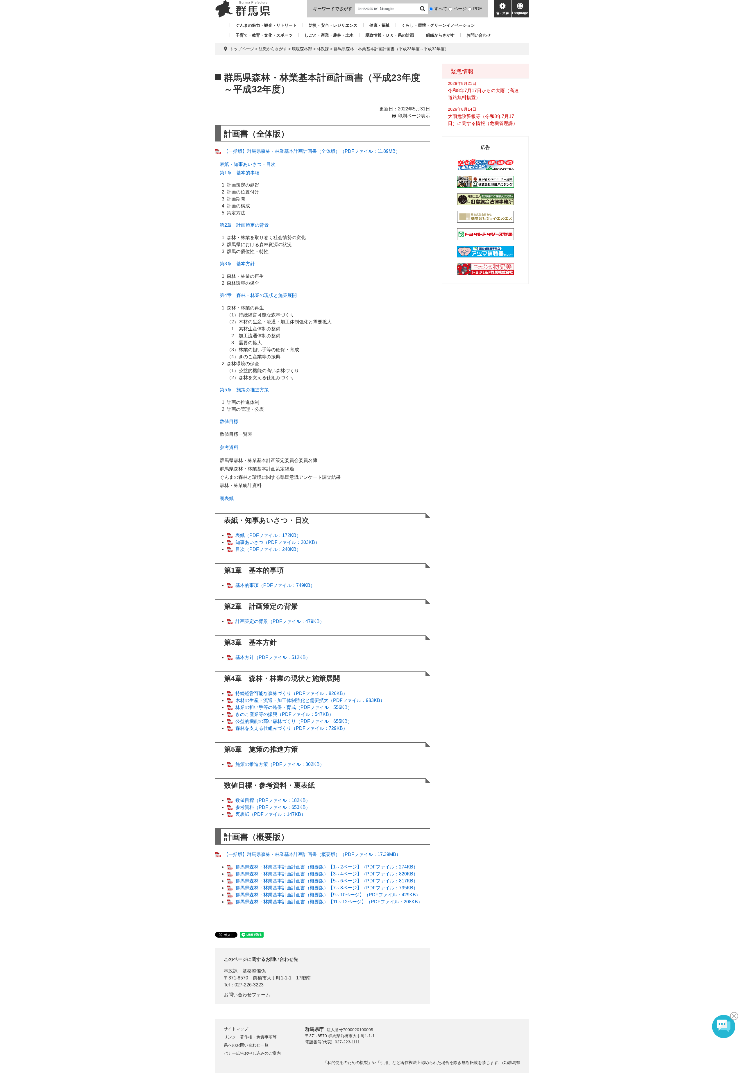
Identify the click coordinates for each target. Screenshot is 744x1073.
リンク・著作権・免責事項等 (250, 1037)
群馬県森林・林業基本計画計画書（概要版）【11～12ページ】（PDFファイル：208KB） (329, 901)
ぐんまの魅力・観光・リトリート (266, 25)
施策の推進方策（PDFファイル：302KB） (279, 764)
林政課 (323, 48)
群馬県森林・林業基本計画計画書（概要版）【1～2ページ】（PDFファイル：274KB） (326, 866)
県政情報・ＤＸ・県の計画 (389, 35)
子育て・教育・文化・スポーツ (264, 35)
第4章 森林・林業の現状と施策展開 (258, 295)
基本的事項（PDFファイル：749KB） (275, 585)
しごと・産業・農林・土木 (329, 35)
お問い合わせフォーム (247, 994)
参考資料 (229, 447)
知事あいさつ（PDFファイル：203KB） (277, 542)
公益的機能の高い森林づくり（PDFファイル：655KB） (293, 721)
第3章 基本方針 (237, 263)
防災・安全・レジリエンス (333, 25)
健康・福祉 (379, 25)
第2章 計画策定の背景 (244, 225)
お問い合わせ (478, 35)
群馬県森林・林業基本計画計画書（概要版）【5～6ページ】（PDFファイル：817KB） (326, 880)
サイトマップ (236, 1029)
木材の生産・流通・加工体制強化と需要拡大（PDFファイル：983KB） (310, 700)
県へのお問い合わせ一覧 (246, 1045)
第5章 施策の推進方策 (244, 389)
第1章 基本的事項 (240, 172)
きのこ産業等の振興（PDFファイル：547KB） (284, 714)
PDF (477, 8)
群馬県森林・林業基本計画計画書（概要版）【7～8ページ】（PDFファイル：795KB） (326, 887)
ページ (460, 8)
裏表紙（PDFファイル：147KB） (270, 814)
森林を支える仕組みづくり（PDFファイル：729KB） (291, 728)
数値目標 (229, 421)
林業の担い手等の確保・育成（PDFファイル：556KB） (293, 707)
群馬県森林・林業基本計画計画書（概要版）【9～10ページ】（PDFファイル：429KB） (328, 894)
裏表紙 (227, 498)
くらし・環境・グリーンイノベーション (438, 25)
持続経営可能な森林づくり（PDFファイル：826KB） (291, 693)
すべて (440, 8)
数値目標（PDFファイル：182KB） (272, 800)
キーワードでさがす (332, 8)
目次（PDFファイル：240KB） (268, 549)
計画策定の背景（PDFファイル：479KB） (279, 621)
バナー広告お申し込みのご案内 (252, 1053)
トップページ (242, 48)
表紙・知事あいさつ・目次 (248, 164)
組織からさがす (440, 35)
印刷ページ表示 (414, 115)
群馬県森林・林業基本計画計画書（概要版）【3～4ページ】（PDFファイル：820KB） (326, 873)
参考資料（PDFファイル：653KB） (272, 807)
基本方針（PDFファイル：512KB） (272, 657)
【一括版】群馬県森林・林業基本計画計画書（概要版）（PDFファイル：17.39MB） (312, 854)
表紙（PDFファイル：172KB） (268, 535)
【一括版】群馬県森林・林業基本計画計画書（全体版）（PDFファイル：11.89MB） (312, 151)
